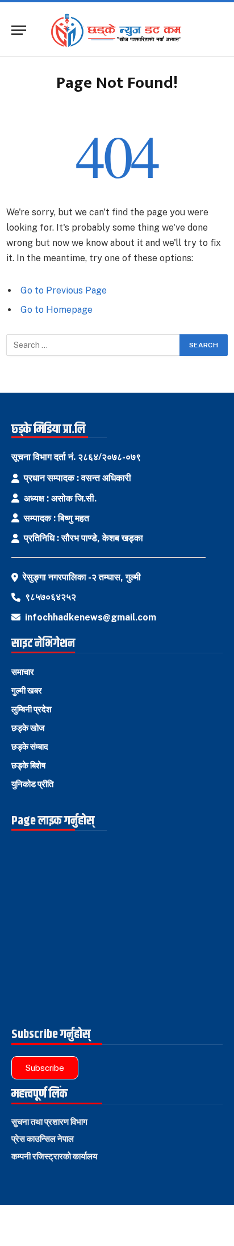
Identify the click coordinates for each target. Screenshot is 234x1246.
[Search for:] (93, 345)
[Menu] (18, 30)
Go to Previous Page (63, 290)
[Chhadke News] (121, 30)
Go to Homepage (56, 309)
